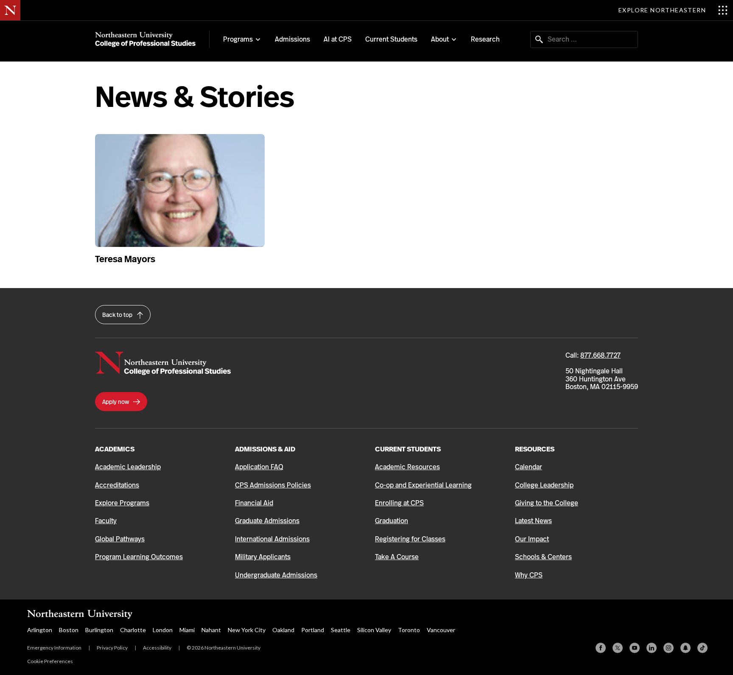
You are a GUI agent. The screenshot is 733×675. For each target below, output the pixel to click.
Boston (68, 629)
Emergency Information (54, 647)
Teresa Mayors (125, 259)
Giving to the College (546, 503)
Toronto (409, 629)
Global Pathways (120, 539)
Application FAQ (259, 467)
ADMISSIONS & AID (265, 449)
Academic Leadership (128, 467)
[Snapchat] (685, 648)
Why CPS (529, 575)
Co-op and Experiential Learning (423, 485)
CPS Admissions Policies (273, 485)
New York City (247, 629)
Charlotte (133, 629)
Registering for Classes (410, 539)
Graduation (391, 521)
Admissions (292, 39)
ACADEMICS (114, 449)
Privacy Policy (112, 647)
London (163, 629)
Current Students (391, 39)
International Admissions (272, 539)
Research (485, 39)
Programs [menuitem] (238, 39)
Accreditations (117, 485)
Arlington (39, 629)
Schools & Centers (543, 557)
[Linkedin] (651, 648)
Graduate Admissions (267, 521)
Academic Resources (407, 467)
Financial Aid (254, 503)
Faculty (106, 521)
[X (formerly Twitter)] (618, 648)
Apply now (116, 402)
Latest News (533, 521)
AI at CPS (338, 39)
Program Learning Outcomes (139, 557)
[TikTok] (702, 648)
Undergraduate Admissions (276, 575)
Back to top (118, 315)
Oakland (283, 629)
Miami (187, 629)
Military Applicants (263, 557)
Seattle (340, 629)
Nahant (211, 629)
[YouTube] (634, 648)
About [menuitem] (440, 39)
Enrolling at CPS (399, 503)
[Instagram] (668, 648)
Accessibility (157, 647)
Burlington (99, 629)
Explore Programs (122, 503)
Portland (312, 629)
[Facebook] (601, 648)
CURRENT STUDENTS (408, 449)
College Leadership (544, 485)
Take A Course (397, 557)
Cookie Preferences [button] (50, 661)
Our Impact (532, 539)
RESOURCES (534, 449)
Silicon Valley (374, 629)
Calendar (528, 467)
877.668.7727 (600, 355)
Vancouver (441, 629)
